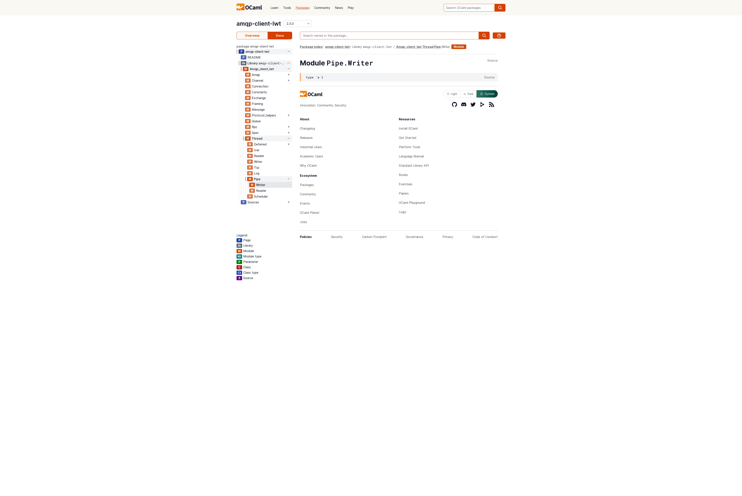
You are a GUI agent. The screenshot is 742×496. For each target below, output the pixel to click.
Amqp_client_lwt (262, 69)
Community (322, 8)
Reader (259, 156)
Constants (259, 92)
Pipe (257, 179)
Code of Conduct (485, 237)
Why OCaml (308, 165)
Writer (258, 162)
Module (459, 46)
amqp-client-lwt (259, 23)
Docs (280, 35)
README (254, 57)
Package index (311, 47)
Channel (257, 80)
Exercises (405, 184)
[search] (500, 8)
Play (351, 8)
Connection (260, 86)
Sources (253, 202)
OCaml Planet (309, 213)
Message (258, 109)
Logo (402, 212)
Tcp (256, 167)
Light (454, 93)
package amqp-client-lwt (255, 46)
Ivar (256, 150)
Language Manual (411, 156)
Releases (306, 138)
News (339, 8)
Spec (255, 133)
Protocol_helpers (264, 115)
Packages (303, 8)
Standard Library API (414, 165)
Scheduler (261, 196)
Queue (256, 121)
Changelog (307, 128)
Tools (287, 8)
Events (305, 203)
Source (492, 60)
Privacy (447, 237)
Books (403, 175)
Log (256, 173)
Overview (252, 35)
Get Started (407, 138)
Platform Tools (409, 147)
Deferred (260, 144)
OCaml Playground (412, 203)
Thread (257, 138)
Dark (470, 93)
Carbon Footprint (374, 237)
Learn (274, 8)
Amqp (256, 75)
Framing (257, 104)
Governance (414, 237)
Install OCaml (408, 128)
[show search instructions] (499, 35)
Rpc (254, 127)
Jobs (303, 222)
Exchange (259, 98)
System (489, 93)
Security (337, 237)
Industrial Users (311, 147)
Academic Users (311, 156)
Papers (404, 193)
